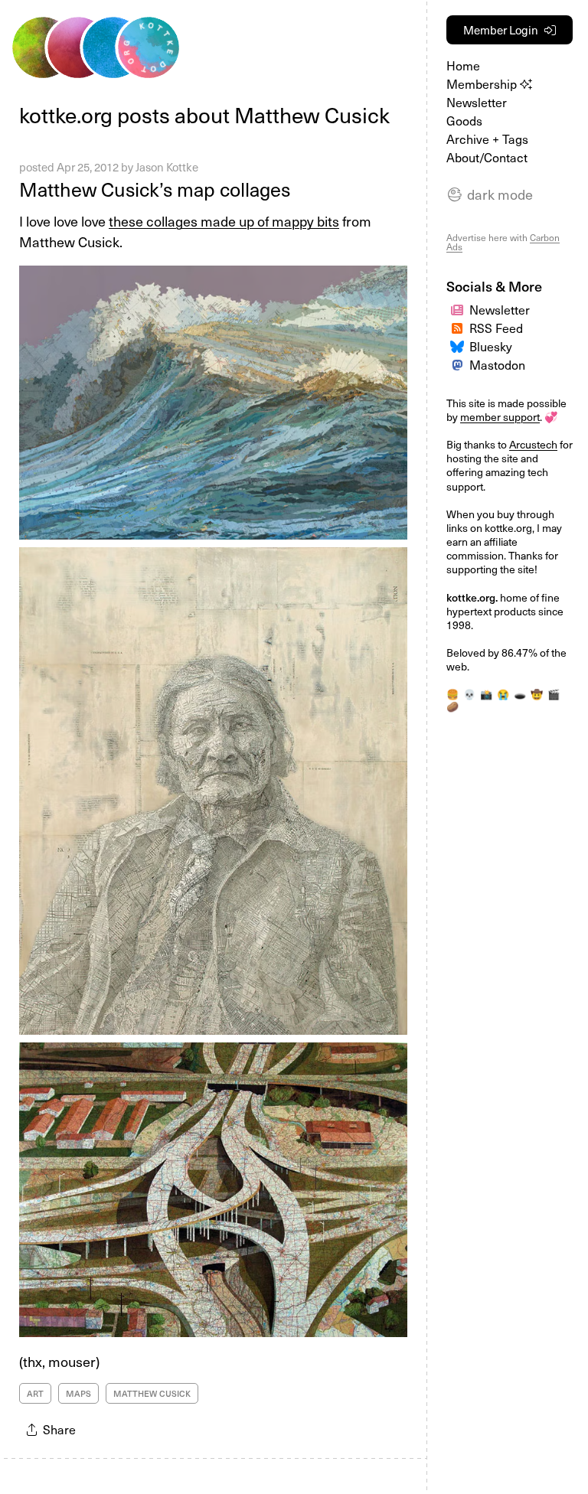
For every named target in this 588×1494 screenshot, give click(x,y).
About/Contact (487, 157)
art (35, 1393)
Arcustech (533, 444)
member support (500, 417)
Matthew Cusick (152, 1393)
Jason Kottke (167, 166)
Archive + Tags (487, 138)
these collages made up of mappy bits (224, 220)
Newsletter (476, 102)
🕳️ (520, 694)
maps (78, 1393)
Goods (464, 120)
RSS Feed (496, 327)
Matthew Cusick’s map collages (154, 189)
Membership (483, 83)
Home (463, 65)
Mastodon (497, 364)
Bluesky (490, 346)
